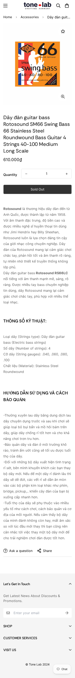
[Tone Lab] (37, 5)
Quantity (10, 175)
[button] (67, 5)
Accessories (30, 17)
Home (7, 17)
